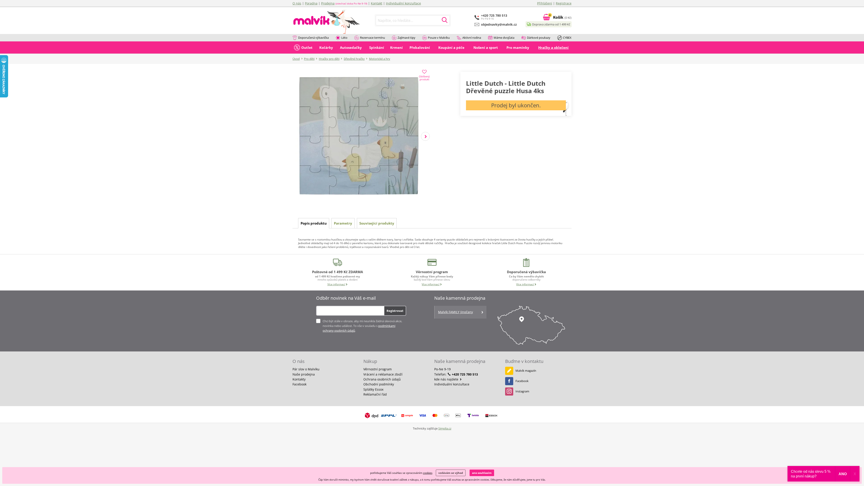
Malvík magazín (525, 371)
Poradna (311, 3)
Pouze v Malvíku (439, 38)
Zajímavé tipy (406, 38)
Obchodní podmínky (378, 384)
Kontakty (299, 379)
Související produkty (376, 223)
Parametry (343, 223)
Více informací (336, 284)
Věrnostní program (377, 369)
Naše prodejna (303, 374)
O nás (296, 3)
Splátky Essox (373, 389)
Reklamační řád (375, 394)
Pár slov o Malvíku (306, 369)
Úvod (296, 59)
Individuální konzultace (403, 3)
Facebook (299, 384)
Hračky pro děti (329, 59)
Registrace (564, 3)
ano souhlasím (482, 473)
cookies (427, 473)
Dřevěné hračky (354, 59)
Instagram (522, 391)
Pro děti (309, 59)
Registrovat (395, 311)
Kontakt (376, 3)
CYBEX (567, 38)
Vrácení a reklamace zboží (383, 374)
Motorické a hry (379, 59)
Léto (344, 38)
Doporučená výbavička (313, 38)
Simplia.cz (444, 428)
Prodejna (328, 3)
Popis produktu (314, 223)
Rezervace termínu (372, 38)
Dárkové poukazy (538, 38)
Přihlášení (544, 3)
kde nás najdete (446, 379)
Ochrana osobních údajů (382, 379)
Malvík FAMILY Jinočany (455, 312)
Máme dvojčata (504, 38)
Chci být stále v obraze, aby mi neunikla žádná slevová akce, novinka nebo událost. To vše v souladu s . (362, 326)
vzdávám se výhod (450, 473)
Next (425, 136)
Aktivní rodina (471, 38)
